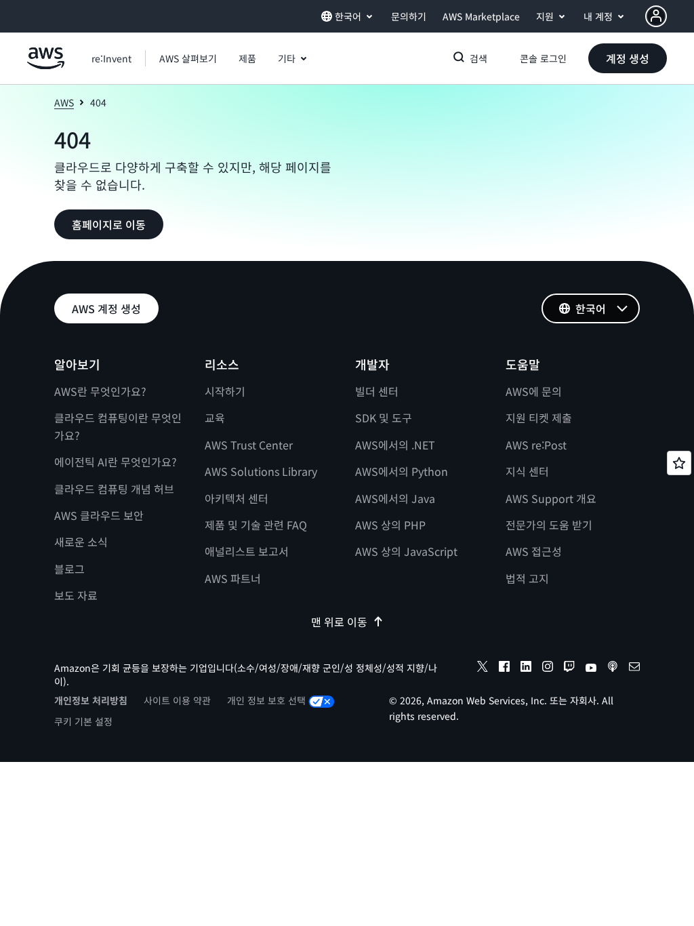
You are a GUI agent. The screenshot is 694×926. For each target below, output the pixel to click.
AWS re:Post (536, 445)
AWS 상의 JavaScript (406, 551)
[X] (482, 668)
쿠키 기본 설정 (83, 721)
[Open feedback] (679, 463)
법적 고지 (527, 578)
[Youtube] (591, 668)
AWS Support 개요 (551, 498)
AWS (64, 102)
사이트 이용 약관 (177, 700)
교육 (215, 417)
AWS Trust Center (249, 445)
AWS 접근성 (534, 551)
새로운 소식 (81, 542)
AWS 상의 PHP (390, 525)
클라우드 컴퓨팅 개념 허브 (114, 489)
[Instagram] (547, 668)
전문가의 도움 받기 (549, 525)
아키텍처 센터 (236, 498)
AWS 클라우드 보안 (99, 515)
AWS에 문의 (534, 391)
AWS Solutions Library (261, 471)
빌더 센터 (377, 391)
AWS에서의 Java (395, 498)
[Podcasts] (612, 668)
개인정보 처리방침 (90, 700)
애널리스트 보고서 (247, 551)
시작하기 (225, 391)
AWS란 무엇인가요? (100, 391)
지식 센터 (527, 471)
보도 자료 (76, 595)
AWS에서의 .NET (395, 445)
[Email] (634, 668)
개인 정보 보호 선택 (266, 700)
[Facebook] (504, 668)
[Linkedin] (525, 668)
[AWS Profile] (656, 16)
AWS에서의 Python (401, 471)
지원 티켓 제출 (539, 417)
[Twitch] (569, 668)
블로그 (69, 569)
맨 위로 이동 (339, 621)
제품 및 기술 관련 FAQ (256, 525)
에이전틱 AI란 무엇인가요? (115, 462)
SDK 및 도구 (383, 417)
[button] (188, 58)
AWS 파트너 (233, 578)
